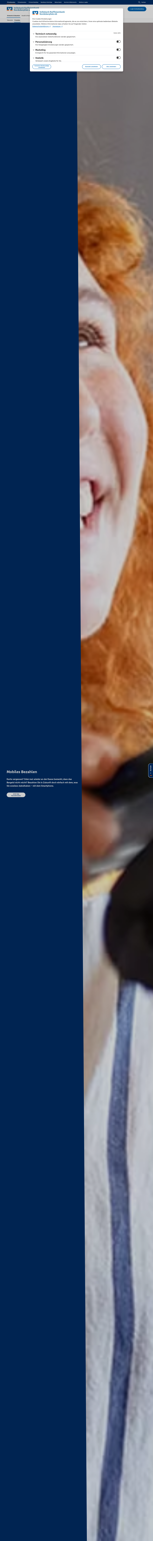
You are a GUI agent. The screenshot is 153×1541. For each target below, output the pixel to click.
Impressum (56, 26)
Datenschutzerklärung (40, 26)
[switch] (118, 41)
